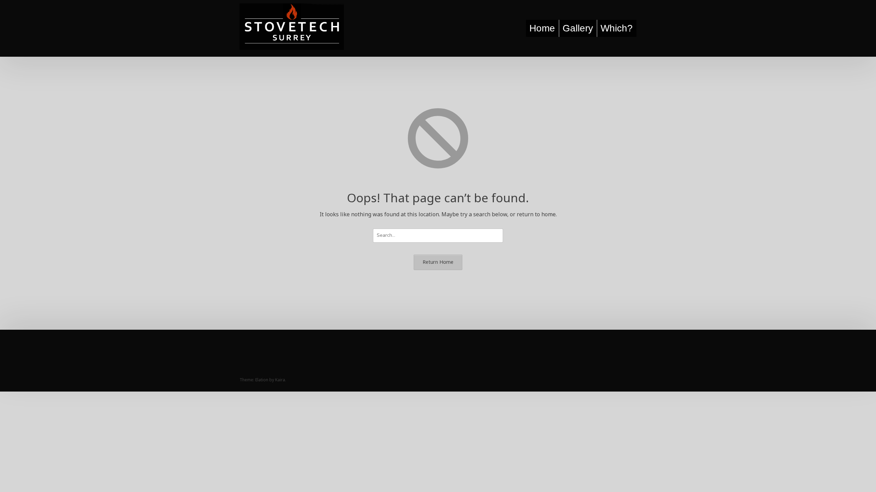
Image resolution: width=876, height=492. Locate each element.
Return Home (438, 262)
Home (542, 28)
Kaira (280, 380)
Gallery (578, 28)
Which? (617, 28)
